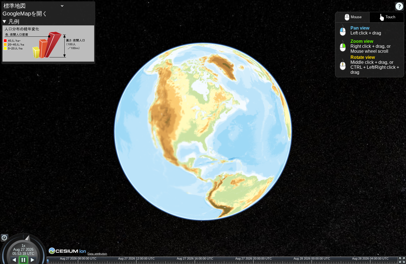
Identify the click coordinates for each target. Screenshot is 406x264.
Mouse (356, 17)
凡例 (13, 22)
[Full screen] (402, 260)
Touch (390, 17)
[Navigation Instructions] (399, 6)
